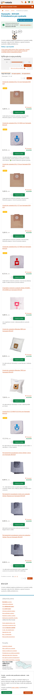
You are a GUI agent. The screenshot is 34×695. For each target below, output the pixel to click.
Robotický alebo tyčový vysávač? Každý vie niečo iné (14, 51)
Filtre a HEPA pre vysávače (8, 648)
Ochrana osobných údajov (8, 611)
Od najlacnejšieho (16, 73)
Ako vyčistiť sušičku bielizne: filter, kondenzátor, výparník (15, 49)
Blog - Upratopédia (6, 634)
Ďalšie (28, 78)
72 (17, 576)
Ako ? (8, 606)
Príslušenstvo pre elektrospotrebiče (11, 653)
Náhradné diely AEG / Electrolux (10, 655)
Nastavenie (28, 692)
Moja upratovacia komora (8, 636)
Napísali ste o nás (6, 632)
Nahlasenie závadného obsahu (10, 618)
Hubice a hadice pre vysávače (9, 650)
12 (12, 576)
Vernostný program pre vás (9, 625)
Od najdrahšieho (26, 73)
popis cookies (15, 687)
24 (15, 576)
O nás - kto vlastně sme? (8, 630)
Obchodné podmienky (7, 604)
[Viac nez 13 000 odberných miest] (24, 664)
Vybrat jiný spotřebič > (25, 25)
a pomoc (7, 602)
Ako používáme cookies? (8, 613)
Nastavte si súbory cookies (8, 615)
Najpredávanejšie (6, 73)
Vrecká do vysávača (7, 646)
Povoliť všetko (7, 692)
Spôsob (8, 627)
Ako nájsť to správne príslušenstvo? (11, 657)
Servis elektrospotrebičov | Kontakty (11, 660)
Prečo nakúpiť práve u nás (8, 623)
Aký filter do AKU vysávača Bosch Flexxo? (12, 52)
